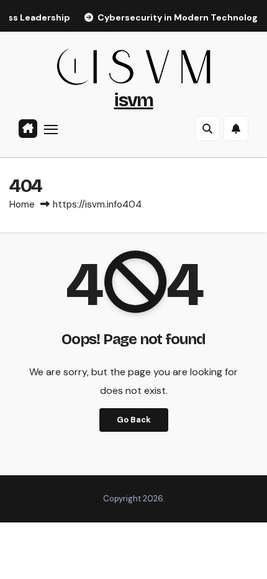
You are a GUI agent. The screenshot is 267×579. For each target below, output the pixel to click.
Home (22, 204)
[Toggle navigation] (51, 129)
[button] (207, 128)
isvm (133, 100)
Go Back (134, 419)
